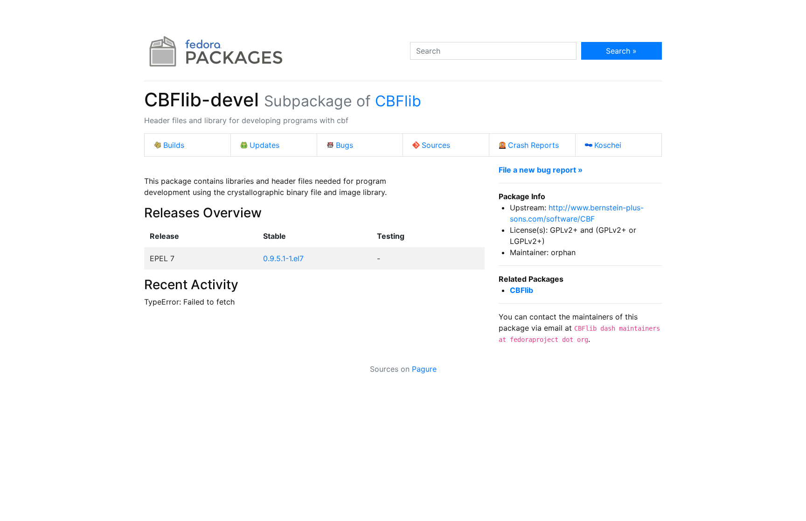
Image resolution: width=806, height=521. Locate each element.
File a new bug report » (541, 169)
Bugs (344, 145)
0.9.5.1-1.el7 (283, 258)
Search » (621, 51)
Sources (436, 145)
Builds (173, 145)
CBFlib (398, 101)
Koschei (607, 145)
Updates (264, 145)
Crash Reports (533, 145)
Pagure (424, 369)
